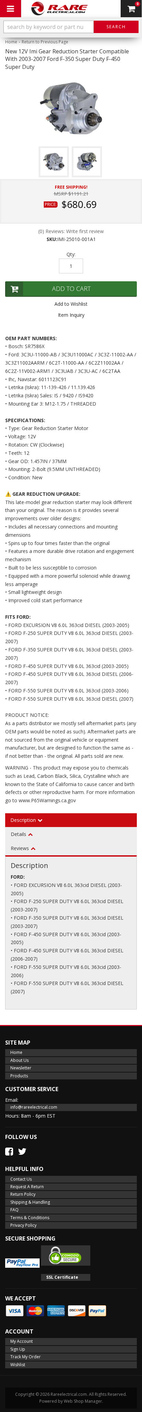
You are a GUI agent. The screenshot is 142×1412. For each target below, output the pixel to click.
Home (11, 42)
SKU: (52, 239)
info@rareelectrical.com (33, 1107)
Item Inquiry (71, 315)
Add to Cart (71, 288)
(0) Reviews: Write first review (71, 231)
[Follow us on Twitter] (22, 1151)
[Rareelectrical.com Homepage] (59, 8)
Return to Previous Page (45, 42)
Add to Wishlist (71, 304)
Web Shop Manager (83, 1401)
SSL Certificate (62, 1277)
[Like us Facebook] (9, 1151)
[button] (71, 27)
